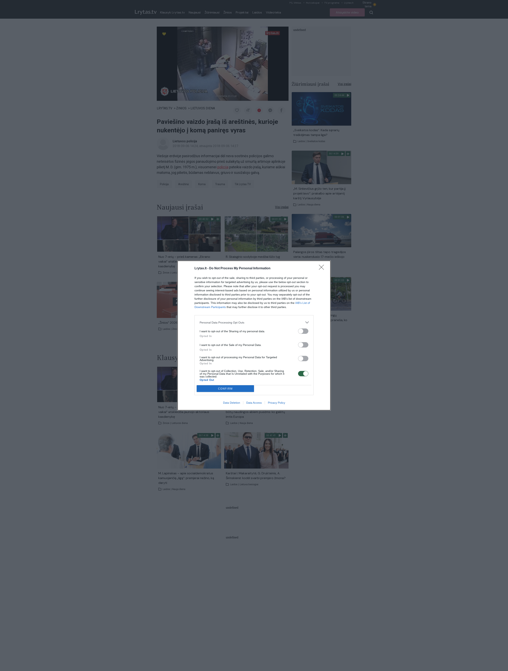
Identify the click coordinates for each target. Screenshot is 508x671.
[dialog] (254, 335)
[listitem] (254, 322)
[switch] (303, 331)
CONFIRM (225, 388)
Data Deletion (231, 402)
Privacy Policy (276, 402)
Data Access (254, 402)
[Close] (322, 268)
